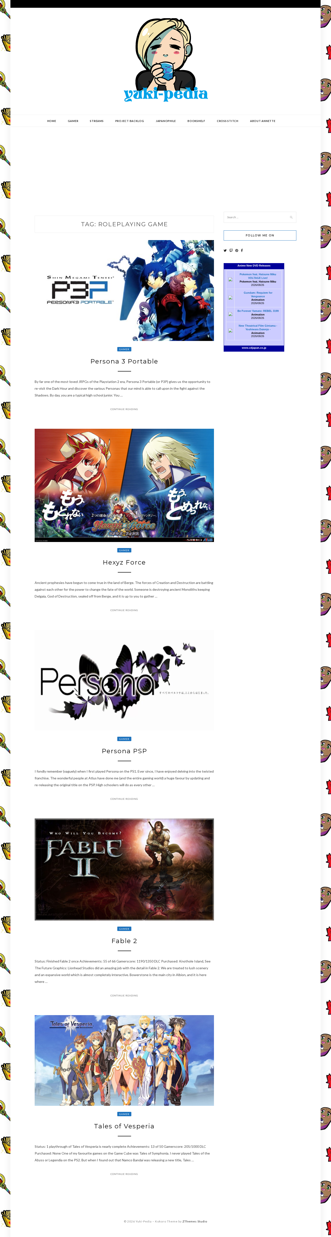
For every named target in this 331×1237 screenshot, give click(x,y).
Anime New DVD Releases (253, 265)
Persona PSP (124, 751)
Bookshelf (196, 120)
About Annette (263, 120)
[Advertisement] (165, 166)
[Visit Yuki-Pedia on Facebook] (242, 250)
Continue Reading (124, 409)
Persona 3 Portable (124, 361)
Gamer (73, 120)
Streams (96, 120)
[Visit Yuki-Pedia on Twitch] (231, 250)
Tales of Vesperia (124, 1126)
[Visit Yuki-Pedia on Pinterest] (236, 250)
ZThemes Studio (194, 1221)
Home (51, 120)
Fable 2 (124, 941)
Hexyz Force (124, 562)
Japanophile (166, 120)
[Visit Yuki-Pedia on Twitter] (225, 250)
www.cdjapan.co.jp (254, 347)
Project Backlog (129, 120)
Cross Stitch (227, 120)
